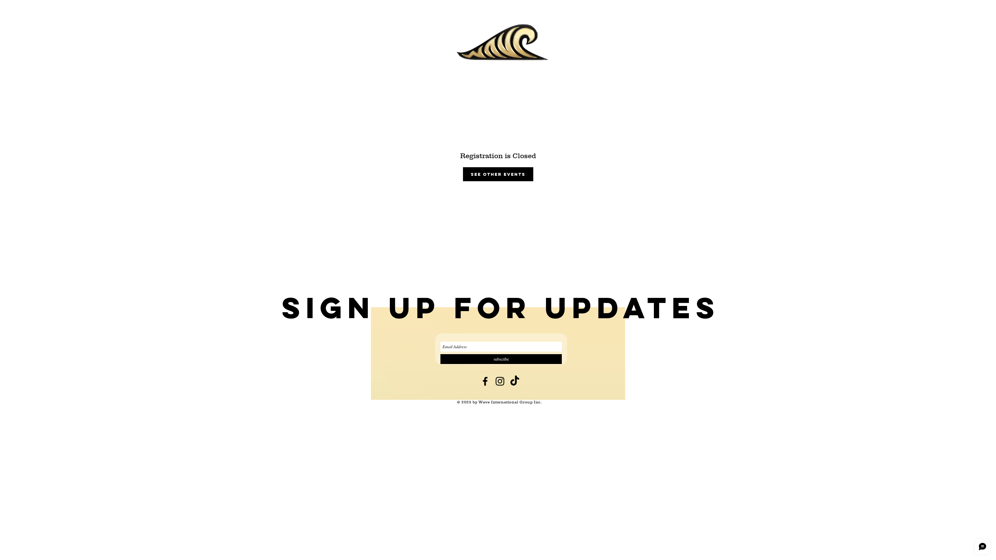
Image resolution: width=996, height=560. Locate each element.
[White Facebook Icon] (483, 76)
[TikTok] (517, 76)
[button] (501, 308)
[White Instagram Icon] (500, 76)
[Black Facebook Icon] (485, 381)
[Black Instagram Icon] (500, 381)
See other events (498, 174)
